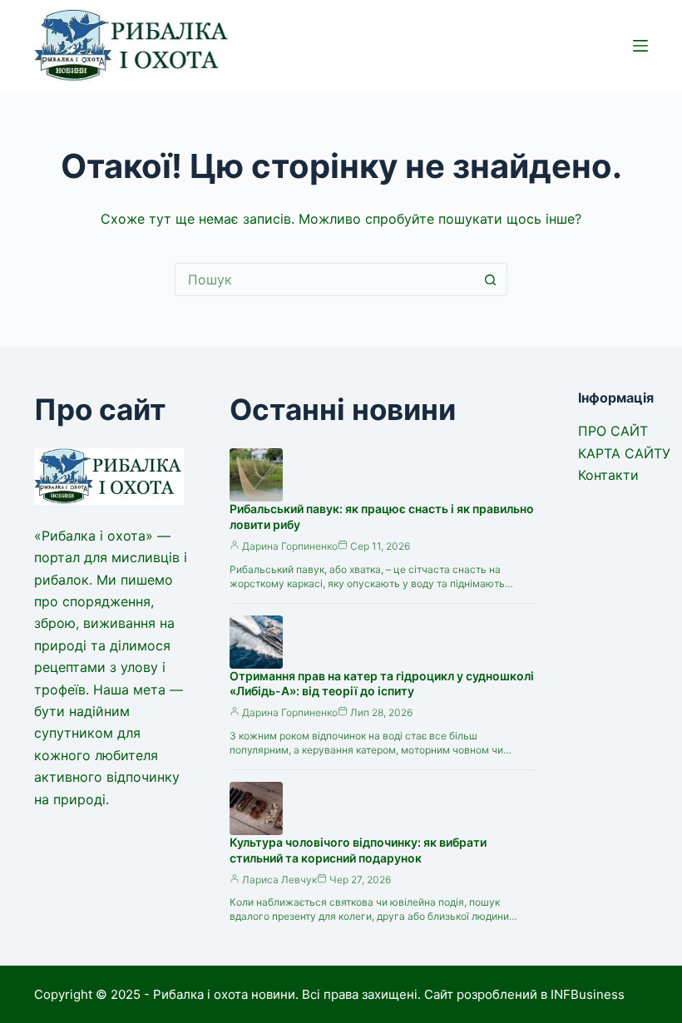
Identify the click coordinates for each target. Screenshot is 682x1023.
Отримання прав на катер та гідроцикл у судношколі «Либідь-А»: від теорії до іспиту (382, 684)
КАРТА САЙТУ (624, 453)
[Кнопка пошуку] (490, 279)
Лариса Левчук (279, 879)
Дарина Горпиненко (290, 546)
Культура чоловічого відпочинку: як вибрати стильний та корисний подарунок (358, 850)
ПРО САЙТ (613, 431)
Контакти (608, 475)
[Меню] (640, 45)
